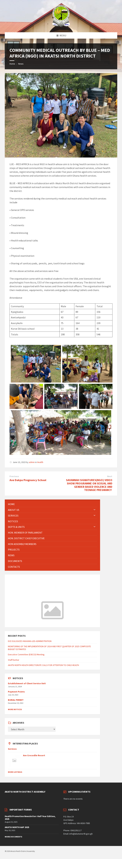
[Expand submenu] (94, 509)
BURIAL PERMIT (16, 699)
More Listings (15, 772)
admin (32, 462)
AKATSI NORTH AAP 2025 (17, 827)
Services (12, 748)
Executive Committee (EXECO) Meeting (26, 654)
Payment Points (16, 691)
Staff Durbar (13, 659)
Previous (14, 476)
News (21, 63)
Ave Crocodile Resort (34, 755)
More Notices (15, 709)
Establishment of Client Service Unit (27, 683)
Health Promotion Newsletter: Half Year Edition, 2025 (30, 817)
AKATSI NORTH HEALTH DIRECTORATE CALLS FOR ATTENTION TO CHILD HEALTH (43, 665)
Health (40, 462)
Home (12, 63)
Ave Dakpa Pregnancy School (28, 480)
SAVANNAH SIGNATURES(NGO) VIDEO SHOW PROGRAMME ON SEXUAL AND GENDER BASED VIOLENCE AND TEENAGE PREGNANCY (89, 485)
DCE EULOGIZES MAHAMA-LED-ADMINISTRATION (29, 641)
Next (109, 476)
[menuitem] (52, 504)
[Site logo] (61, 26)
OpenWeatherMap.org (34, 622)
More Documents (13, 836)
